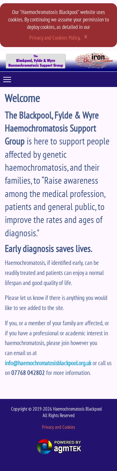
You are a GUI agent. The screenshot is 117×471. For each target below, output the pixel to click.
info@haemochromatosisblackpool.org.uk (48, 363)
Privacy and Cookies (58, 427)
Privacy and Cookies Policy (54, 37)
